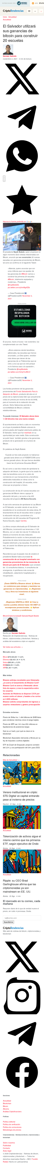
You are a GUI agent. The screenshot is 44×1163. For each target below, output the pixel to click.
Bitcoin (5, 616)
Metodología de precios (12, 1130)
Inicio (5, 17)
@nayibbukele (13, 285)
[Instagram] (22, 1013)
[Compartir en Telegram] (22, 135)
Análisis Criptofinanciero (12, 1111)
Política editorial (9, 1121)
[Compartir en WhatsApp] (22, 174)
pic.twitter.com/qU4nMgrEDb (19, 287)
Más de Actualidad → (11, 760)
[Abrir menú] (29, 11)
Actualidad (12, 17)
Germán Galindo (9, 56)
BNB (4, 665)
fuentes (23, 521)
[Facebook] (22, 1090)
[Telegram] (22, 1052)
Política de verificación (11, 1124)
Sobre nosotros (9, 1142)
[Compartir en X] (22, 97)
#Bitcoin (24, 274)
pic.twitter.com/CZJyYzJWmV (19, 372)
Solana (5, 662)
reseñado (28, 432)
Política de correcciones (12, 1127)
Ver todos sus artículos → (13, 647)
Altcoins (6, 1109)
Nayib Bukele (34, 616)
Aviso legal (7, 1151)
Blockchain (7, 1103)
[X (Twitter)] (22, 975)
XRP (4, 667)
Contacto (6, 1148)
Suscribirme (8, 922)
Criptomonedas (14, 616)
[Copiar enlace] (4, 179)
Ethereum (7, 659)
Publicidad (7, 1145)
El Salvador (24, 616)
